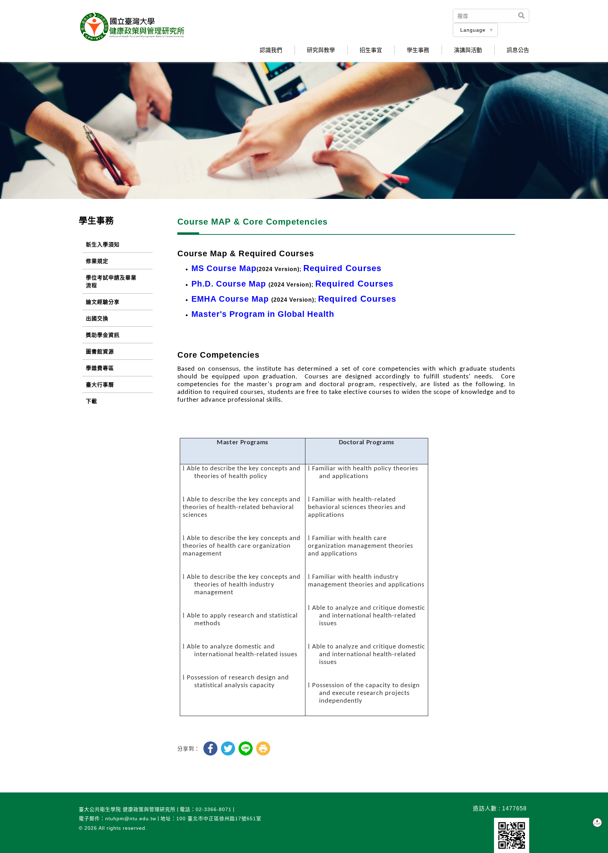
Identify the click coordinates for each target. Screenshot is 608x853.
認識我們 (271, 50)
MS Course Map (223, 268)
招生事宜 (371, 50)
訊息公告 (518, 50)
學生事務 (418, 50)
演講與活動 (468, 50)
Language (473, 30)
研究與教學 (321, 50)
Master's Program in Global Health (262, 314)
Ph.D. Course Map (228, 284)
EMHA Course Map (230, 299)
